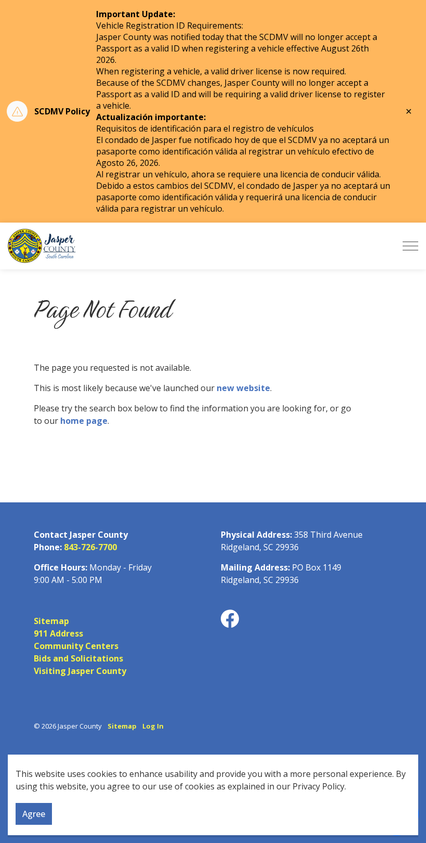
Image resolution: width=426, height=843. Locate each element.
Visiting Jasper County (80, 671)
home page (84, 420)
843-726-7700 (90, 547)
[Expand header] (410, 246)
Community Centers (76, 646)
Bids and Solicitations (78, 658)
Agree (33, 814)
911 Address (58, 633)
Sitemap (51, 621)
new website (243, 388)
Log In (153, 726)
